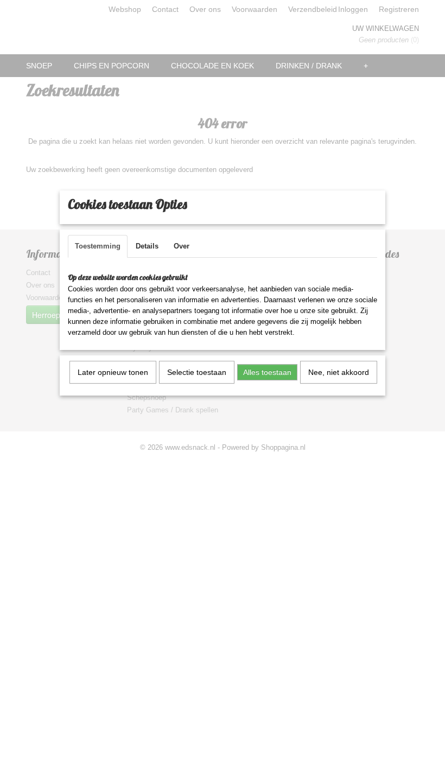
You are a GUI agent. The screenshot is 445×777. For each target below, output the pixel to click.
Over (181, 246)
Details (147, 246)
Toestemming (97, 246)
